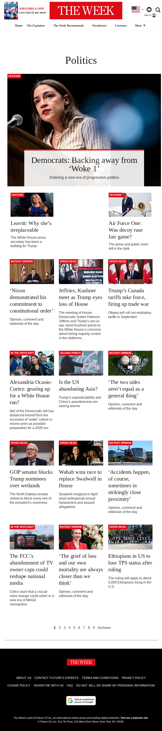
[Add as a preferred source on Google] (81, 700)
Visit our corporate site (134, 717)
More (139, 25)
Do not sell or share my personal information (115, 685)
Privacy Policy (134, 678)
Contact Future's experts (56, 678)
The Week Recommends (68, 25)
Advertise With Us (48, 685)
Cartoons (121, 25)
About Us (23, 678)
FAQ (70, 685)
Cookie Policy (18, 685)
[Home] (18, 25)
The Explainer (36, 25)
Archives (104, 627)
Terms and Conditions (100, 678)
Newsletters (99, 25)
